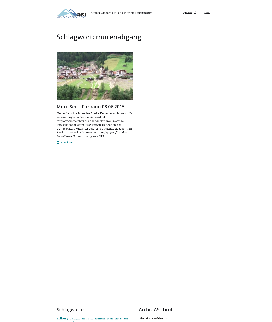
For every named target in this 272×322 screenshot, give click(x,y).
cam (126, 319)
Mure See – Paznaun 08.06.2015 (91, 107)
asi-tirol (90, 319)
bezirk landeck (114, 319)
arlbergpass (75, 319)
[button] (189, 12)
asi (83, 318)
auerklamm (100, 319)
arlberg (62, 318)
